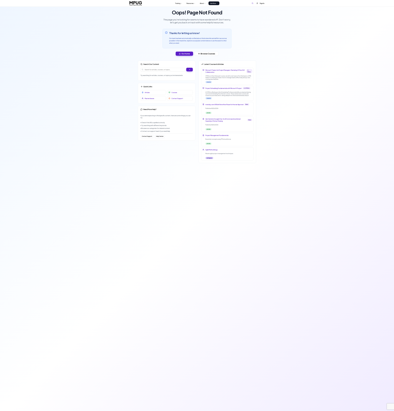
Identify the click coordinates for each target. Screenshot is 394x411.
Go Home (185, 53)
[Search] (252, 3)
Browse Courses (208, 53)
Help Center (159, 136)
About (202, 3)
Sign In (262, 3)
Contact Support (147, 136)
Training (177, 3)
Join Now (213, 3)
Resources (190, 3)
